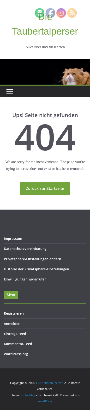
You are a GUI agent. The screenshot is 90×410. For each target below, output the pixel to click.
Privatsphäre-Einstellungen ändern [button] (32, 259)
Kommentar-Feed (18, 344)
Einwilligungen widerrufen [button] (25, 279)
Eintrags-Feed (15, 333)
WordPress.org (16, 354)
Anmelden (12, 323)
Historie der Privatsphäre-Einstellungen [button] (36, 269)
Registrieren (14, 313)
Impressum (13, 238)
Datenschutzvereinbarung (25, 248)
